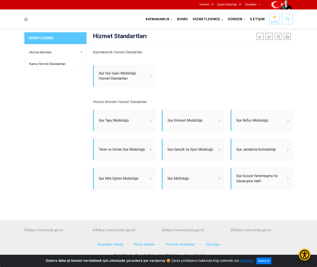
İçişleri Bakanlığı (227, 4)
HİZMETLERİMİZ (40, 38)
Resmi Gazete (144, 244)
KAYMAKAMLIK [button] (157, 19)
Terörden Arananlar (180, 244)
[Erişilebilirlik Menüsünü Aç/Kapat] (305, 255)
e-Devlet (204, 4)
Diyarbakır (251, 4)
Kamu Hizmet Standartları (47, 64)
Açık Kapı (213, 244)
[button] (278, 36)
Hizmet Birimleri (40, 52)
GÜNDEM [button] (235, 19)
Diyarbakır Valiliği (110, 244)
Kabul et (263, 260)
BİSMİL (182, 19)
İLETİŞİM (257, 19)
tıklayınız (246, 261)
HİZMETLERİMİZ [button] (206, 19)
